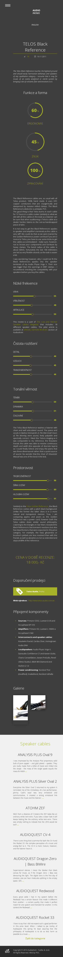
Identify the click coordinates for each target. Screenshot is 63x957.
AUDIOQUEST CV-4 (35, 834)
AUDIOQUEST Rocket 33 (35, 917)
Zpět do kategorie (35, 938)
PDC (37, 952)
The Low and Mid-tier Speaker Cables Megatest (35, 323)
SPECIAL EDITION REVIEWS (35, 329)
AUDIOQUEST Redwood (35, 890)
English (35, 25)
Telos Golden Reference (37, 506)
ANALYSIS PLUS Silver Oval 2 (35, 781)
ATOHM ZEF (35, 807)
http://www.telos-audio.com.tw (41, 600)
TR (28, 56)
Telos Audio (32, 591)
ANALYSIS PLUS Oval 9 (35, 754)
